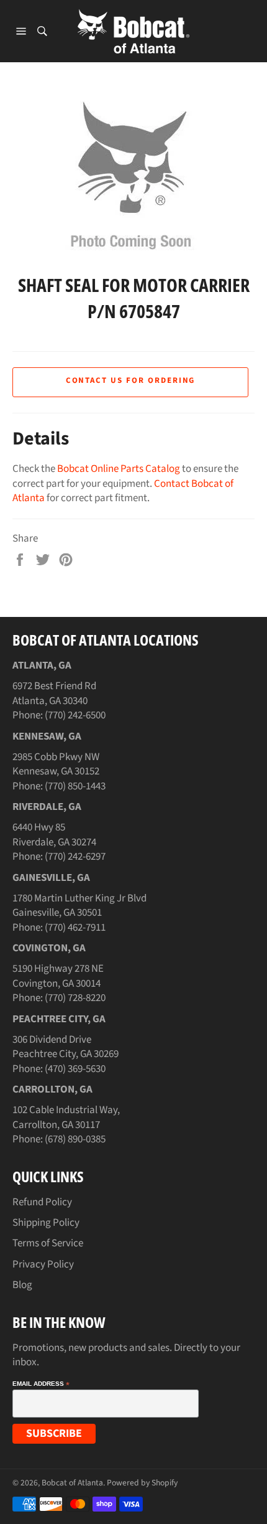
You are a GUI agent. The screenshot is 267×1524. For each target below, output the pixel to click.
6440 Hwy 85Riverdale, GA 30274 (54, 834)
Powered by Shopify (142, 1483)
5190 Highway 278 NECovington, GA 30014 (58, 975)
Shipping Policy (45, 1222)
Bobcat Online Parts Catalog (118, 468)
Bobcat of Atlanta (72, 1483)
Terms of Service (47, 1243)
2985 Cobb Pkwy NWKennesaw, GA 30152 (55, 764)
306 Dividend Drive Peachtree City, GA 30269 (65, 1046)
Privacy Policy (43, 1264)
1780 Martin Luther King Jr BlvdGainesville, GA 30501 (79, 905)
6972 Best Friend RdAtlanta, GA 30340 (54, 693)
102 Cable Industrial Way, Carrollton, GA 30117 (66, 1117)
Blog (22, 1284)
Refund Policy (42, 1202)
